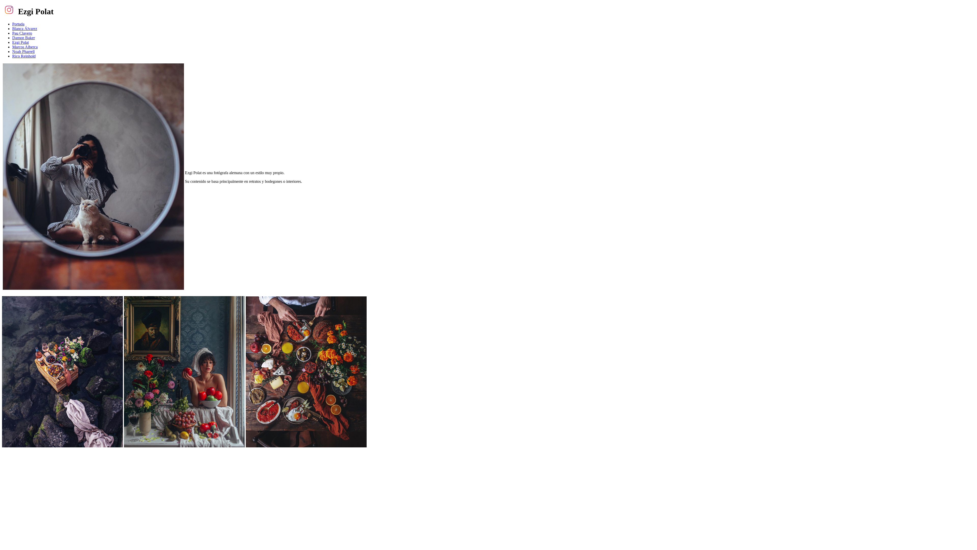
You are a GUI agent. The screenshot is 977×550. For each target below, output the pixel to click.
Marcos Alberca (25, 47)
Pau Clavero (22, 33)
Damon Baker (23, 38)
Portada (18, 24)
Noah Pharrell (23, 51)
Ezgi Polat (20, 42)
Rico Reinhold (24, 56)
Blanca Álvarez (24, 28)
